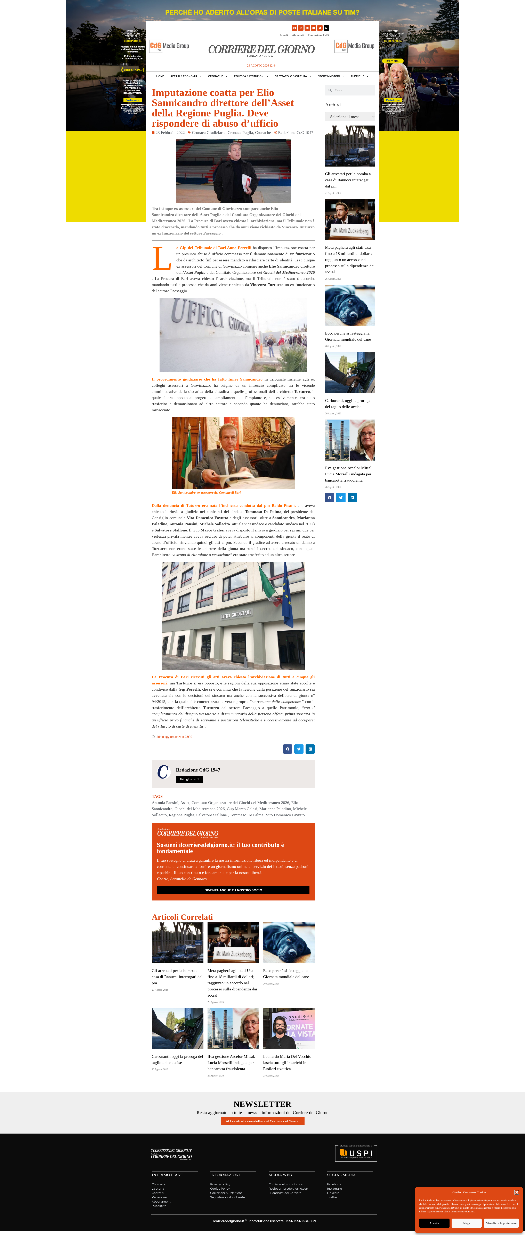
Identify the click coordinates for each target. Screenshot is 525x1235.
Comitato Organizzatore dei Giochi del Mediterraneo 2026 (240, 802)
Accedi (284, 35)
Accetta (434, 1223)
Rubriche (357, 76)
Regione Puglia (181, 815)
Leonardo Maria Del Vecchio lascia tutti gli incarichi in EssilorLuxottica (287, 1062)
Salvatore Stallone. (212, 815)
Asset (184, 802)
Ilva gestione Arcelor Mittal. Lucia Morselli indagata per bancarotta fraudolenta (231, 1062)
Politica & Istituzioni (249, 76)
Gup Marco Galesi (242, 808)
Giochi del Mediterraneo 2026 (200, 808)
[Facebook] (294, 28)
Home (160, 76)
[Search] (326, 28)
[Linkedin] (307, 28)
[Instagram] (301, 28)
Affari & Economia (183, 76)
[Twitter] (320, 28)
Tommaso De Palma (247, 815)
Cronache (215, 76)
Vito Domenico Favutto (285, 815)
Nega (466, 1223)
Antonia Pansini (165, 802)
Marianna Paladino (275, 808)
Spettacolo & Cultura (291, 76)
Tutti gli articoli (189, 779)
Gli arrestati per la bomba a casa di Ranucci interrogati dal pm (177, 976)
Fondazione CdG (318, 35)
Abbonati (298, 35)
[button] (517, 1192)
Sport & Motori (329, 76)
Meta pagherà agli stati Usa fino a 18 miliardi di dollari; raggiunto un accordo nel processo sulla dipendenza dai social (232, 982)
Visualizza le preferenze (501, 1223)
